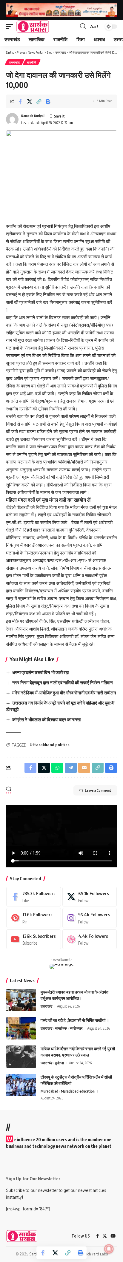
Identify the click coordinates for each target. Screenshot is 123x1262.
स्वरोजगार (76, 1028)
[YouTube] (113, 1236)
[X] (89, 896)
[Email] (84, 768)
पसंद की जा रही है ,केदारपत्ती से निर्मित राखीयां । (75, 1020)
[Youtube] (33, 939)
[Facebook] (33, 896)
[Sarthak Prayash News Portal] (32, 26)
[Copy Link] (39, 101)
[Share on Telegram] (71, 768)
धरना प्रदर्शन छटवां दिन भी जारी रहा (40, 672)
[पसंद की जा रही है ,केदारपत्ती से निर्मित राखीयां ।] (21, 1028)
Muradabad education (78, 1091)
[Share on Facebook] (20, 101)
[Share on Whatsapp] (57, 768)
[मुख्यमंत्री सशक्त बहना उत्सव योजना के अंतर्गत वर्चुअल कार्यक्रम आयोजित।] (21, 1000)
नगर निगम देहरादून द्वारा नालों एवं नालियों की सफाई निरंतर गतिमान (62, 682)
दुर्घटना (59, 1063)
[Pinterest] (33, 918)
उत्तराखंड (14, 62)
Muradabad (49, 1091)
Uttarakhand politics (50, 744)
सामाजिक (61, 1028)
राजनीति (31, 62)
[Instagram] (89, 918)
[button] (11, 26)
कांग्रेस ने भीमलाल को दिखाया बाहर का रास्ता (46, 719)
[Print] (48, 101)
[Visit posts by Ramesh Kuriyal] (12, 119)
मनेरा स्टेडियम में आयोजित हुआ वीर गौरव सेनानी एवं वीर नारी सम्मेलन (64, 692)
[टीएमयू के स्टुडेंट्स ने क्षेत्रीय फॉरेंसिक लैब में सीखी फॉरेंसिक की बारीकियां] (21, 1085)
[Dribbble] (89, 939)
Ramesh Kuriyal (32, 116)
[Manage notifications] (109, 1249)
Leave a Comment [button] (98, 790)
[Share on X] (29, 101)
